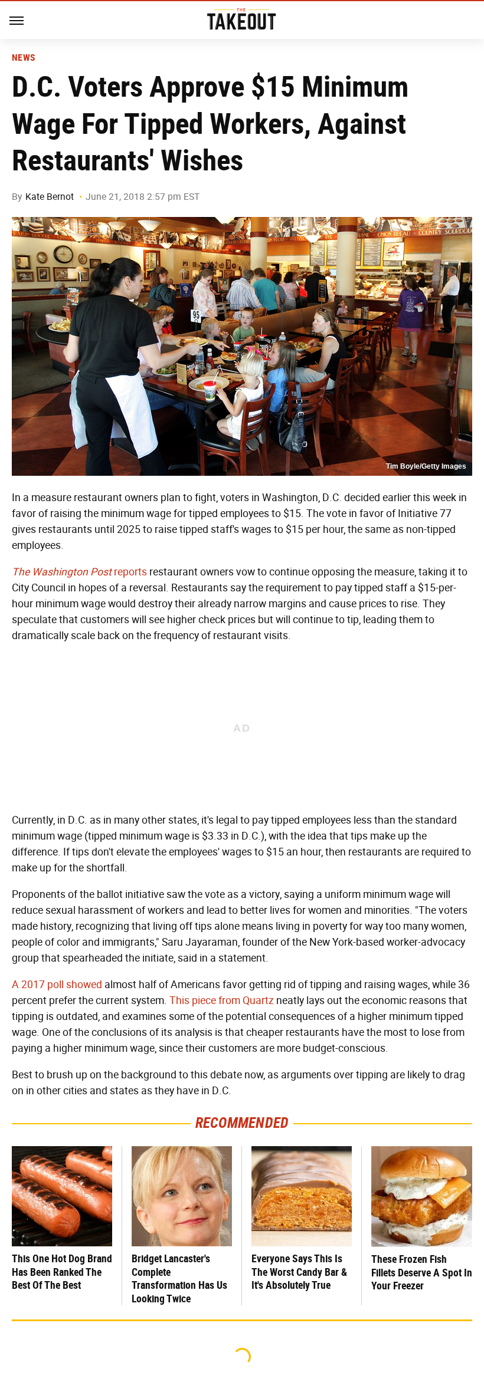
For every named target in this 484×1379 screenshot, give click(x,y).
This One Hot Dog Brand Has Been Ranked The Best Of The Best (62, 1271)
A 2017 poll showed (57, 984)
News (23, 57)
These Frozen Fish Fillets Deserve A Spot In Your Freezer (421, 1272)
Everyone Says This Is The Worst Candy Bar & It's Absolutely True (299, 1271)
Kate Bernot (49, 196)
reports (79, 571)
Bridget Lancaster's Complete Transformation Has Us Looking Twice (179, 1278)
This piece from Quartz (221, 1000)
